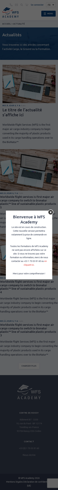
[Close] (50, 212)
